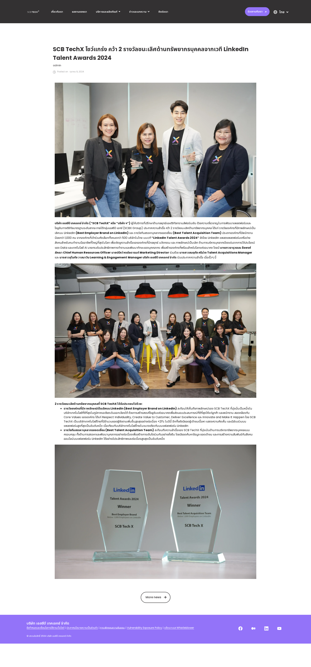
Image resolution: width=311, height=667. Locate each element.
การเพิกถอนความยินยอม (112, 628)
